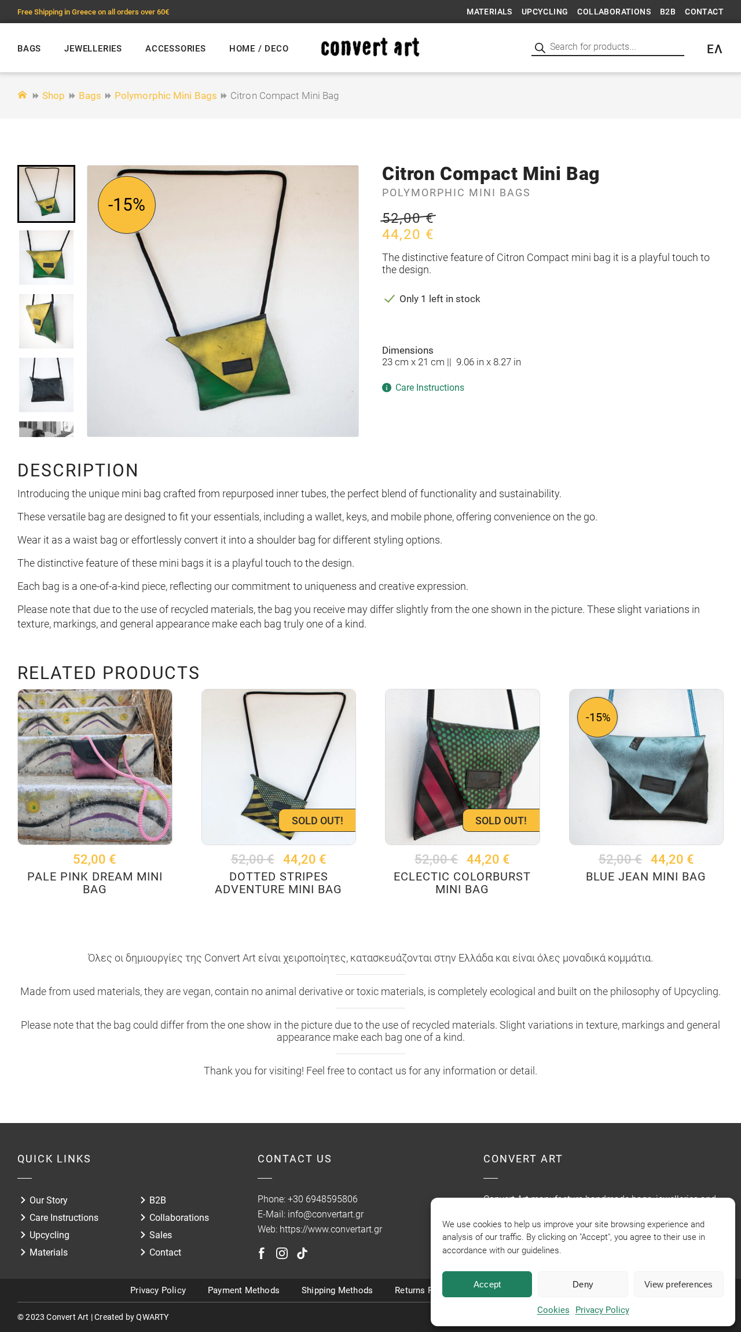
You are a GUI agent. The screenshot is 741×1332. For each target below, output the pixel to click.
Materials (489, 11)
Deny (583, 1284)
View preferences (678, 1284)
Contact (704, 11)
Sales (160, 1235)
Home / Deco (259, 48)
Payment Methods (244, 1290)
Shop (53, 95)
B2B (668, 11)
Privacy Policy (602, 1310)
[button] (46, 194)
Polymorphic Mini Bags (166, 95)
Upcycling (545, 11)
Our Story (49, 1200)
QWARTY (152, 1317)
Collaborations (614, 11)
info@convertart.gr (326, 1214)
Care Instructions (64, 1217)
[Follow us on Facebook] (261, 1253)
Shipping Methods (337, 1290)
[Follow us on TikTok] (302, 1253)
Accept (487, 1284)
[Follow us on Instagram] (281, 1253)
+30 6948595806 (323, 1199)
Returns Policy (423, 1290)
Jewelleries (93, 48)
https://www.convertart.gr (331, 1229)
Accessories (175, 48)
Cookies (553, 1310)
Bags (29, 48)
